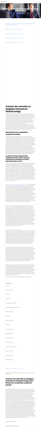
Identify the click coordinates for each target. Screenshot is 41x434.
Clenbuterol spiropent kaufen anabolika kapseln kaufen (13, 229)
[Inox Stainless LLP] (4, 1)
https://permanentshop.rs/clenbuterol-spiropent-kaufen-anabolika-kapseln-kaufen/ (17, 184)
